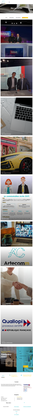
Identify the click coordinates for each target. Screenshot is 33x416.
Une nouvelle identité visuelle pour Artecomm (10, 264)
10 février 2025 (3, 54)
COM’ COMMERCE (16, 414)
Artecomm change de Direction (8, 303)
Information (11, 17)
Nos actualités (19, 396)
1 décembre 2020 (4, 302)
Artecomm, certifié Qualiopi (7, 342)
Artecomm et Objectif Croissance (8, 95)
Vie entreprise (25, 17)
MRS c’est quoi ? (3, 399)
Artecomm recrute (5, 218)
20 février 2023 (3, 191)
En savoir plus (4, 193)
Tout (6, 17)
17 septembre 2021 (4, 263)
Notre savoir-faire (5, 192)
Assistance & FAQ (19, 398)
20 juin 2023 (3, 132)
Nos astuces (18, 17)
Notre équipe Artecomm (6, 134)
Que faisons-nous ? (4, 398)
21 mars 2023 (3, 171)
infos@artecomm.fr (14, 376)
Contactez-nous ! (19, 399)
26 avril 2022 (3, 217)
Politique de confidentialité (27, 406)
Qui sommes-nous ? (4, 400)
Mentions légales (16, 406)
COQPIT (16, 411)
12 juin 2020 (3, 341)
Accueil (13, 9)
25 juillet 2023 (3, 93)
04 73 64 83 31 (14, 375)
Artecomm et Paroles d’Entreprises (8, 56)
